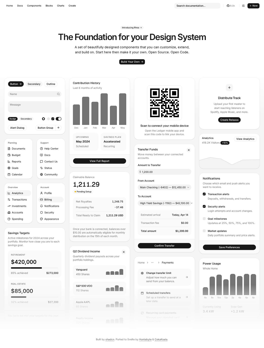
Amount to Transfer (149, 165)
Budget (16, 155)
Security (49, 212)
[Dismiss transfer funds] (188, 150)
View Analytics (245, 138)
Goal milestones (217, 218)
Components (34, 5)
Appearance (51, 218)
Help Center (51, 148)
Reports (16, 161)
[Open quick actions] (58, 128)
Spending (17, 218)
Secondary (34, 83)
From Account (146, 180)
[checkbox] (52, 118)
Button (14, 83)
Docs (20, 5)
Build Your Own (130, 61)
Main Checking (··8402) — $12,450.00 (163, 187)
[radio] (43, 118)
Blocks (49, 5)
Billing (48, 199)
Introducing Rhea (130, 27)
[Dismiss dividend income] (123, 251)
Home (9, 5)
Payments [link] (167, 262)
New (255, 5)
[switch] (58, 119)
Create (72, 5)
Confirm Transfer (164, 245)
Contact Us (50, 161)
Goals (15, 167)
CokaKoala (161, 339)
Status (48, 167)
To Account (144, 196)
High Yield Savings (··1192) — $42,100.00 (164, 203)
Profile (48, 193)
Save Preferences (229, 247)
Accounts (17, 212)
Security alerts (216, 206)
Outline (51, 83)
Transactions (19, 199)
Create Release (229, 119)
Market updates (217, 230)
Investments (19, 205)
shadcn (109, 339)
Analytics (17, 193)
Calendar (17, 174)
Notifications (51, 205)
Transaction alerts (218, 194)
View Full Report (99, 160)
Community (51, 174)
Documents (18, 148)
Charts (60, 5)
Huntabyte (145, 339)
